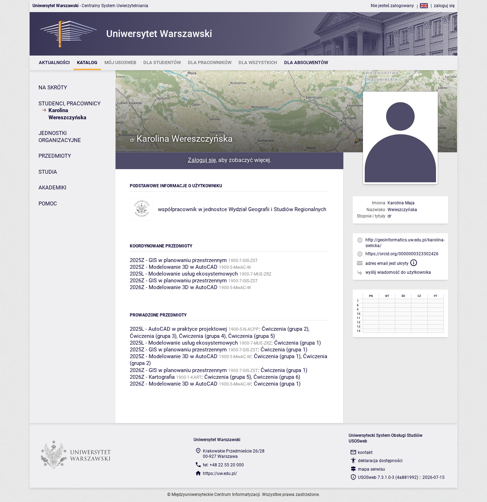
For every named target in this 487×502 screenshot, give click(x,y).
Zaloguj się (202, 160)
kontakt (365, 452)
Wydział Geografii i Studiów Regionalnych (277, 209)
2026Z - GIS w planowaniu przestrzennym (178, 280)
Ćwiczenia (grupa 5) (251, 336)
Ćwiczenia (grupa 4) (202, 336)
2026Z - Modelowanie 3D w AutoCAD (173, 287)
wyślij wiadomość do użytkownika (398, 272)
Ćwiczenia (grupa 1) (297, 343)
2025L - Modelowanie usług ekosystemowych (184, 274)
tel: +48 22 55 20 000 (223, 464)
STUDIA (48, 172)
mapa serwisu (371, 469)
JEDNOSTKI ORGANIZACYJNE (60, 136)
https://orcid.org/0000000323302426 (402, 253)
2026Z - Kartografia (152, 377)
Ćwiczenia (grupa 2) (285, 329)
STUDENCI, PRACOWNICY (70, 103)
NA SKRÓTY (53, 87)
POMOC (48, 203)
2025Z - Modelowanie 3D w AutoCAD (173, 267)
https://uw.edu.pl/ (220, 473)
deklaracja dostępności (380, 460)
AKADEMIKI (52, 187)
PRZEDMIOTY (55, 156)
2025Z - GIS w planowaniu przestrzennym (178, 260)
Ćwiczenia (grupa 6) (276, 377)
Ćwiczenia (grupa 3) (153, 336)
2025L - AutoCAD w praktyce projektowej (178, 329)
